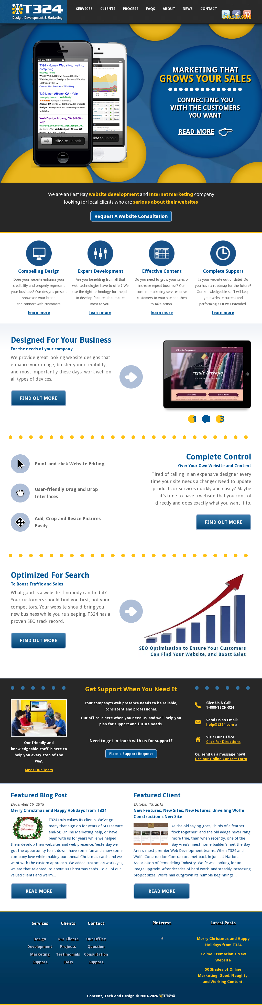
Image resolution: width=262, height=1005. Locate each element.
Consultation (96, 954)
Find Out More (38, 398)
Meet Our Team (39, 770)
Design (40, 939)
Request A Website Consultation (131, 216)
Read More (196, 131)
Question (96, 946)
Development (39, 946)
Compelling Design (39, 271)
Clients (107, 9)
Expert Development (100, 271)
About (169, 9)
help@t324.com (221, 725)
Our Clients (68, 939)
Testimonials (68, 954)
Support (39, 962)
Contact (208, 9)
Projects (68, 946)
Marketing (40, 954)
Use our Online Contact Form (221, 759)
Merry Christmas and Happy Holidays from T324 (58, 810)
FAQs (150, 9)
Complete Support (223, 271)
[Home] (37, 11)
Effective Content (162, 271)
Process (130, 9)
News (188, 9)
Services (84, 9)
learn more (39, 312)
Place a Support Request (131, 754)
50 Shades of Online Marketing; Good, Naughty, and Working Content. (223, 975)
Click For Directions (223, 742)
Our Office (96, 939)
